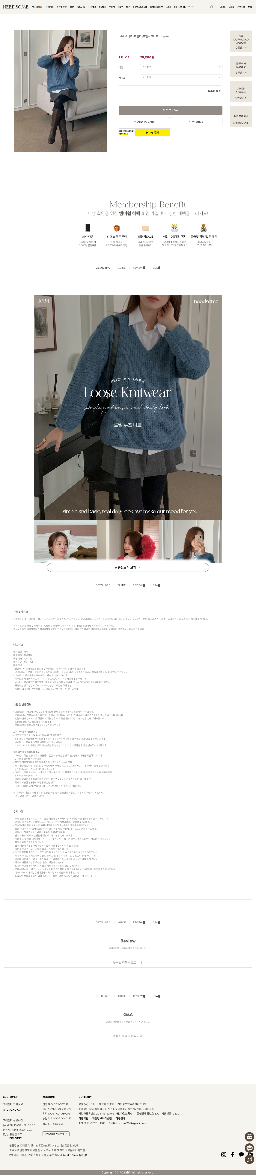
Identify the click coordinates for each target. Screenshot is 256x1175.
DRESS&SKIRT (156, 7)
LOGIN (223, 7)
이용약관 (83, 1118)
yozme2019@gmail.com (132, 1123)
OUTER (102, 7)
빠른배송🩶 (62, 7)
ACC (168, 7)
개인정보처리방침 (102, 1118)
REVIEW (138, 267)
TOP (128, 7)
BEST (72, 7)
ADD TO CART (146, 121)
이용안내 (120, 1118)
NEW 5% (81, 7)
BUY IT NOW (170, 110)
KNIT (120, 7)
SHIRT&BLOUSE (140, 7)
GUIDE (122, 267)
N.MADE (92, 7)
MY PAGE (241, 7)
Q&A (155, 267)
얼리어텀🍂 (37, 7)
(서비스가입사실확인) (75, 1155)
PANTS (112, 7)
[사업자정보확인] (124, 1113)
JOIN (231, 7)
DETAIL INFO (103, 267)
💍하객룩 (49, 7)
